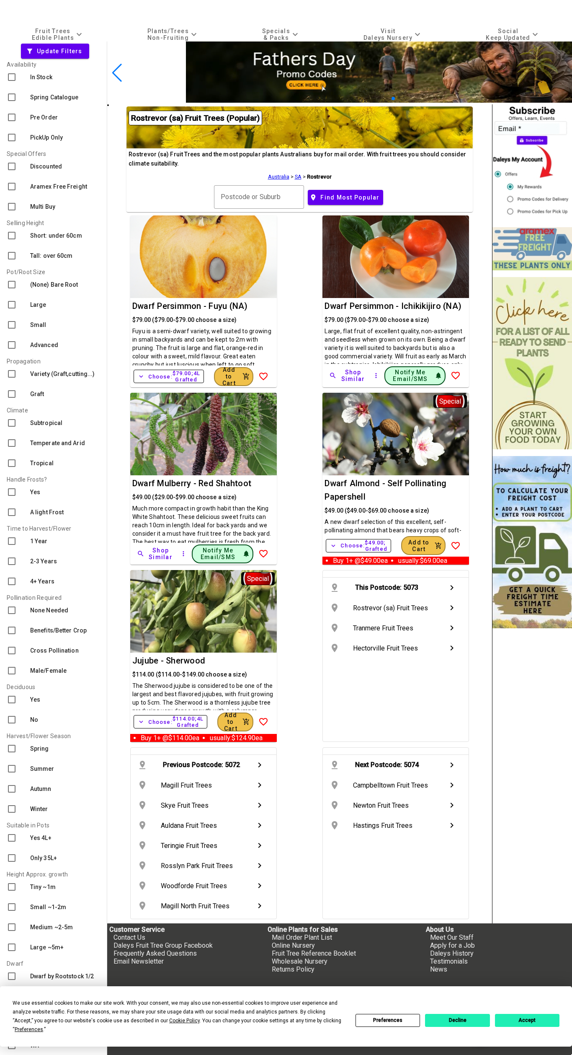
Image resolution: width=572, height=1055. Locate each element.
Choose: (168, 376)
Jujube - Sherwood (168, 661)
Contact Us (129, 937)
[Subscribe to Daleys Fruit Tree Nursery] (532, 162)
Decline (457, 1020)
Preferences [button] (29, 1029)
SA (298, 177)
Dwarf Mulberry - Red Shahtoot (191, 483)
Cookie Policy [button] (184, 1021)
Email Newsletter (138, 961)
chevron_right (452, 588)
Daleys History (452, 953)
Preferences (387, 1020)
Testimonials (449, 961)
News (438, 969)
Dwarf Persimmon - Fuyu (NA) (190, 306)
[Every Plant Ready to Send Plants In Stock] (532, 363)
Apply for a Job (452, 945)
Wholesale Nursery (299, 961)
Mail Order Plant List (302, 937)
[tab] (58, 34)
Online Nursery (293, 945)
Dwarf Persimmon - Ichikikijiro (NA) (393, 306)
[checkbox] (53, 77)
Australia (278, 177)
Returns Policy (293, 969)
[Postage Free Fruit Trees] (532, 248)
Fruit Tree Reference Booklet (314, 953)
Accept (527, 1020)
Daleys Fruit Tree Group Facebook (163, 945)
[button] (386, 98)
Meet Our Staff (452, 937)
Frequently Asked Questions (155, 953)
